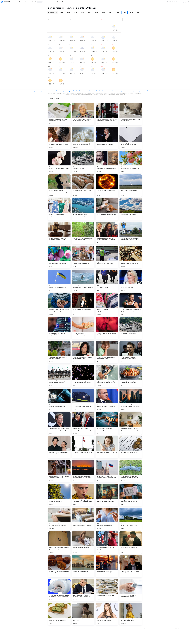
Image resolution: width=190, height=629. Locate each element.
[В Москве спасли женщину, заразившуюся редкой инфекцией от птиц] (130, 590)
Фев (68, 12)
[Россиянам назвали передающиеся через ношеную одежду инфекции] (107, 304)
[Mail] (2, 2)
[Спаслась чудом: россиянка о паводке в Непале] (59, 352)
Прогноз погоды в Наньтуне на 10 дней (113, 91)
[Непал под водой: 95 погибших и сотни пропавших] (83, 447)
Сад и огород (141, 91)
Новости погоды (130, 91)
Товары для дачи (151, 91)
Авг (110, 12)
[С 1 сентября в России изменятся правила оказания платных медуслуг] (59, 519)
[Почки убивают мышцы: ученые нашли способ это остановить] (83, 400)
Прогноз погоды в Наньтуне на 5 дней (66, 91)
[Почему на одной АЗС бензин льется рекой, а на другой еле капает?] (107, 495)
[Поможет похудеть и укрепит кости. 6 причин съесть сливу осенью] (59, 257)
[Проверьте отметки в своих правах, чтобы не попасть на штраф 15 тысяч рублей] (130, 495)
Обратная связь (169, 628)
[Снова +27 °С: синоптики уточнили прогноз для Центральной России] (59, 495)
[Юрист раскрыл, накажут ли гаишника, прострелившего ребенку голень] (59, 233)
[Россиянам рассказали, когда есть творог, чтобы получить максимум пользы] (83, 138)
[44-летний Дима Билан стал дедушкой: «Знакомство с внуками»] (130, 352)
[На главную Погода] (6, 2)
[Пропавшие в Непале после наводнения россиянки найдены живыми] (130, 328)
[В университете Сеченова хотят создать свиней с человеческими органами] (83, 185)
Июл (103, 12)
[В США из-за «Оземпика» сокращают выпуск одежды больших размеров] (59, 209)
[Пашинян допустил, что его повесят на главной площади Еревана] (107, 400)
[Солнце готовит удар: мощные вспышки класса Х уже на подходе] (107, 185)
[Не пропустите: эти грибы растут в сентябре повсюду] (59, 304)
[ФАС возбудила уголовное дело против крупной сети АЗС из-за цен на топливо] (130, 233)
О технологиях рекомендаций (158, 628)
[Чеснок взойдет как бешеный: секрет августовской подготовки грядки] (59, 162)
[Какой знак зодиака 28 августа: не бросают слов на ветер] (130, 614)
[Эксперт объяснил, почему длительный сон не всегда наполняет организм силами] (83, 542)
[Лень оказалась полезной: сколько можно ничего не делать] (107, 209)
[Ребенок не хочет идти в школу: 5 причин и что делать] (107, 352)
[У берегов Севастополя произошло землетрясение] (83, 209)
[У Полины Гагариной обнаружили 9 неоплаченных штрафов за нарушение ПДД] (107, 138)
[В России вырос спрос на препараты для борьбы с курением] (107, 519)
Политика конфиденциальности (144, 628)
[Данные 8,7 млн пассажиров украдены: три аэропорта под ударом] (83, 566)
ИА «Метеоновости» (184, 628)
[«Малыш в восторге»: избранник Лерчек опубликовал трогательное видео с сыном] (59, 447)
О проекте (133, 628)
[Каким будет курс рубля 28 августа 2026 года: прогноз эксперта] (59, 328)
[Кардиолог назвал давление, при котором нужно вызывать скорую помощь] (107, 376)
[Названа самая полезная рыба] (107, 590)
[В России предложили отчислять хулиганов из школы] (107, 281)
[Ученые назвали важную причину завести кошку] (130, 114)
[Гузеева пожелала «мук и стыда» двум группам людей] (83, 352)
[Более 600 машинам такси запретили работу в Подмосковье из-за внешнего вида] (107, 423)
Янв (61, 12)
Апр (82, 12)
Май (89, 12)
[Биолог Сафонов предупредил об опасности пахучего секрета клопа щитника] (107, 447)
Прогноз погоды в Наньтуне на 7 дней (89, 91)
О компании (7, 628)
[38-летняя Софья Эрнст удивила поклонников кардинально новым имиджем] (83, 495)
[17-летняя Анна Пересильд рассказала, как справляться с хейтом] (107, 614)
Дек (138, 12)
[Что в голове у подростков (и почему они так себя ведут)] (83, 257)
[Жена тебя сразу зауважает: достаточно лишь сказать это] (130, 542)
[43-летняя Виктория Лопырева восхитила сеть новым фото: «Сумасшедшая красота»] (83, 304)
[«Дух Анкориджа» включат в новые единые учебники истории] (83, 423)
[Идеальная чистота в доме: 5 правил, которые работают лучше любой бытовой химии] (130, 423)
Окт (124, 12)
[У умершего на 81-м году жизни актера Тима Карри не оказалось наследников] (130, 566)
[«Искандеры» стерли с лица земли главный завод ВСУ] (130, 185)
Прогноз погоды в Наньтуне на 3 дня (44, 91)
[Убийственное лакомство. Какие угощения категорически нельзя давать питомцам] (59, 138)
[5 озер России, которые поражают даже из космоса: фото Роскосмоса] (59, 185)
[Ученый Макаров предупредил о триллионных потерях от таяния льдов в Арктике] (83, 281)
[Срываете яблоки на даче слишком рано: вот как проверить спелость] (130, 162)
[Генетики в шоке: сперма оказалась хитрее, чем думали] (83, 376)
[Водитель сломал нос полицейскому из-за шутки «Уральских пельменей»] (107, 257)
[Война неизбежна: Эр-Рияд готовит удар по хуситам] (59, 376)
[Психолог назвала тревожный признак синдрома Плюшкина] (130, 257)
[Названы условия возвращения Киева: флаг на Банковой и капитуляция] (59, 281)
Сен (117, 12)
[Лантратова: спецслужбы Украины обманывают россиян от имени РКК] (107, 114)
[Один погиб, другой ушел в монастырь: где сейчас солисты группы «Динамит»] (107, 233)
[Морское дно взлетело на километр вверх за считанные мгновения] (130, 209)
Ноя (131, 12)
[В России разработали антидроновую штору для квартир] (130, 138)
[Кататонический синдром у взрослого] (83, 614)
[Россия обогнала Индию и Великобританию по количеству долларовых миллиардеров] (130, 400)
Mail (2, 628)
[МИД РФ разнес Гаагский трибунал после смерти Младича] (107, 471)
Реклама (12, 628)
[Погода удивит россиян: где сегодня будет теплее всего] (130, 519)
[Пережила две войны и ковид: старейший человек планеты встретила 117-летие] (83, 114)
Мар (75, 12)
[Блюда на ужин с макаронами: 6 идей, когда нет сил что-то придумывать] (130, 376)
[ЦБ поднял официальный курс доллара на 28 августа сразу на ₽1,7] (107, 542)
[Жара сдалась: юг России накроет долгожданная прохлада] (59, 471)
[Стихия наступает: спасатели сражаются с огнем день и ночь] (83, 471)
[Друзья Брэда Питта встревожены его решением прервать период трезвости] (59, 423)
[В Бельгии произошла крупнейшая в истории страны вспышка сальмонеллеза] (83, 328)
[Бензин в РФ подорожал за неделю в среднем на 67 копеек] (107, 566)
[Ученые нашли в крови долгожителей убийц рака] (59, 400)
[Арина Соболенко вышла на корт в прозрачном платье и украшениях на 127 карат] (130, 304)
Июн (96, 12)
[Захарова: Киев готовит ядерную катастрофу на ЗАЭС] (130, 281)
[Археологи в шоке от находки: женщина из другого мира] (59, 114)
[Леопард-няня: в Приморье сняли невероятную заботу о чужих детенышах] (83, 233)
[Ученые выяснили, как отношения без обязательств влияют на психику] (107, 328)
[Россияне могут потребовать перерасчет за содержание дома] (130, 447)
